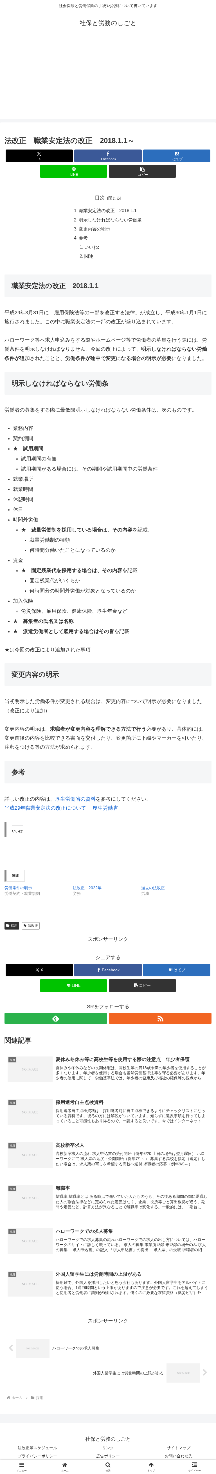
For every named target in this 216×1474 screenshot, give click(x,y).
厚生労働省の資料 (75, 799)
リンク (108, 1448)
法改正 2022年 (87, 888)
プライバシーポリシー (37, 1456)
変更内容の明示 (94, 228)
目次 (100, 198)
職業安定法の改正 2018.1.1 (108, 210)
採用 (14, 926)
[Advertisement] (108, 79)
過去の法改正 (153, 888)
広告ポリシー (108, 1456)
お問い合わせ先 (178, 1456)
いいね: (91, 247)
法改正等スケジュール (37, 1448)
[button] (142, 171)
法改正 (33, 926)
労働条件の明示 (18, 888)
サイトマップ (178, 1448)
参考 (83, 237)
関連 (88, 256)
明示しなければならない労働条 (110, 219)
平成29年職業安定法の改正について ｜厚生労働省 (61, 808)
